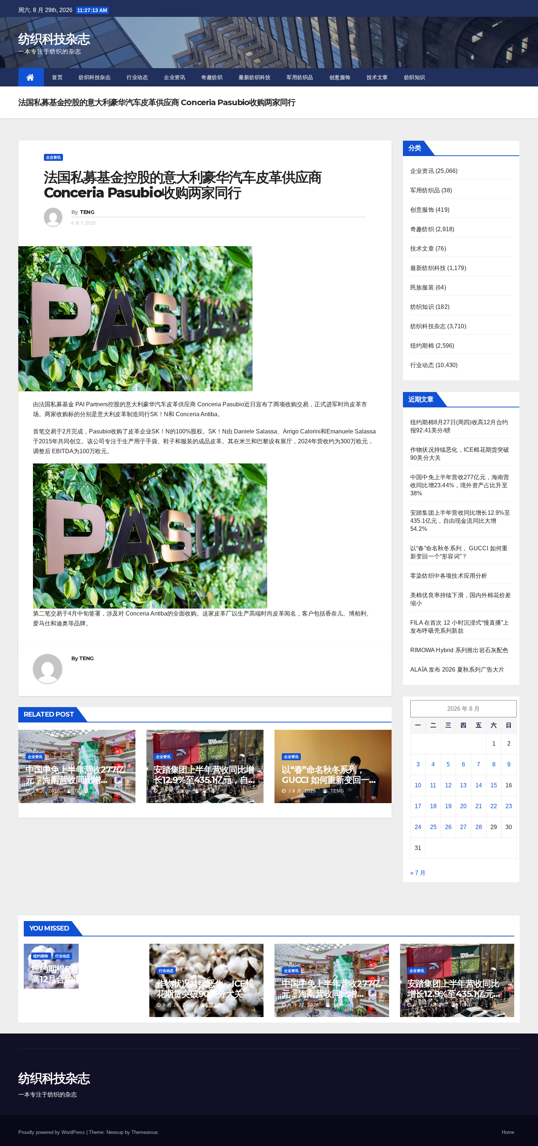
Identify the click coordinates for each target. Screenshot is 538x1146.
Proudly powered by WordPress (52, 1132)
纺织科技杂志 (53, 39)
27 (463, 827)
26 (448, 827)
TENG (87, 212)
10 (418, 785)
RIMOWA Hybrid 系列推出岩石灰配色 (459, 650)
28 (478, 827)
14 (478, 785)
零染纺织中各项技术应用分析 (448, 576)
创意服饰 (340, 77)
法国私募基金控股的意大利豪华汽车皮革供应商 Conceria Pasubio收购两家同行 (182, 185)
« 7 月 (418, 873)
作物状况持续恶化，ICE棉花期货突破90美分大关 (205, 988)
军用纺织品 (300, 77)
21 (478, 806)
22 (493, 806)
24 (418, 827)
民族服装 (422, 287)
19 (448, 806)
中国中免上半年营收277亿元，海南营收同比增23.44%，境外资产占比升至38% (459, 485)
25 (433, 827)
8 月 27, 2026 (303, 1005)
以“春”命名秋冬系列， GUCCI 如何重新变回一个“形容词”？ (329, 779)
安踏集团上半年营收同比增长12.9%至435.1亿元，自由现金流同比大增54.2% (204, 779)
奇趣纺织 (212, 77)
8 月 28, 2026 (52, 990)
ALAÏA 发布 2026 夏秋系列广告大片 (457, 669)
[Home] (31, 77)
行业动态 (137, 77)
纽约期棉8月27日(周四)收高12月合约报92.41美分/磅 (80, 974)
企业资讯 (174, 77)
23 (508, 806)
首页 (57, 77)
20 (463, 806)
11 (433, 785)
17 (418, 806)
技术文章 (377, 77)
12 (448, 785)
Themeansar (144, 1132)
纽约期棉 (422, 346)
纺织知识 (414, 77)
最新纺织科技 (254, 77)
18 (433, 806)
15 (493, 785)
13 (463, 785)
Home (508, 1132)
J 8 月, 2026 (45, 791)
